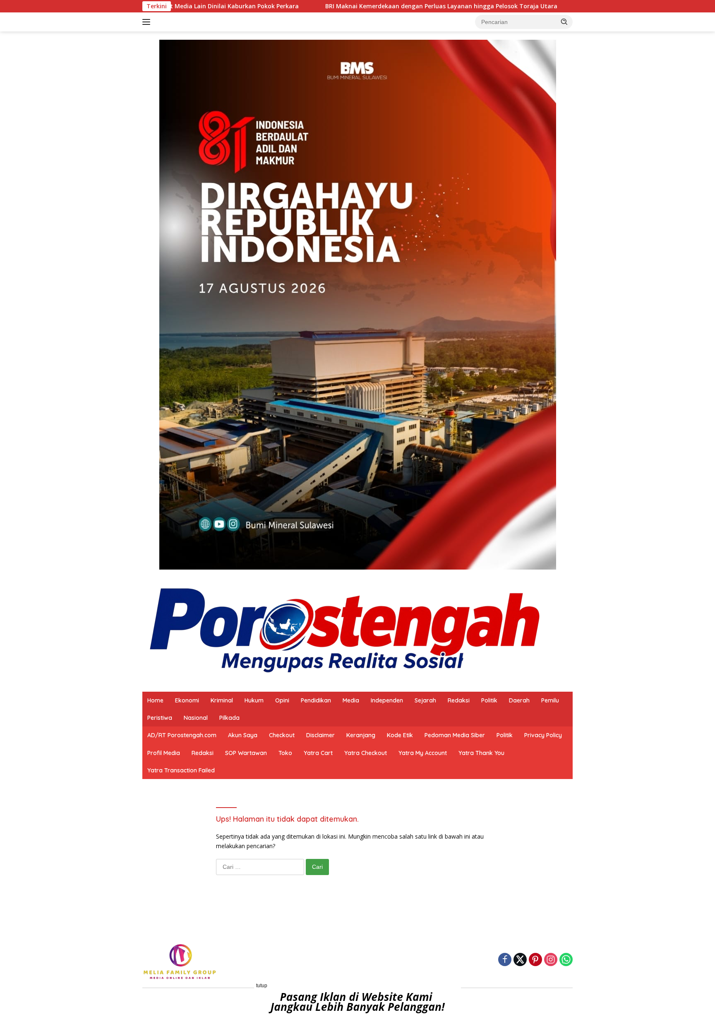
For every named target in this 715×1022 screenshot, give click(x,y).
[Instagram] (550, 960)
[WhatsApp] (566, 960)
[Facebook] (504, 960)
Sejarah (425, 700)
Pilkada (229, 717)
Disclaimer (320, 735)
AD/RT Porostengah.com (181, 735)
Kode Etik (400, 735)
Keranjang (360, 735)
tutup (261, 985)
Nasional (196, 717)
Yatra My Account (422, 753)
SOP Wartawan (246, 753)
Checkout (282, 735)
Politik (489, 700)
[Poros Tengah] (344, 630)
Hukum (254, 700)
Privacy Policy (543, 735)
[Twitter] (520, 960)
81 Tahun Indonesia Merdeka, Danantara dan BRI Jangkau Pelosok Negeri (567, 6)
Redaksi (459, 700)
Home (155, 700)
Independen (387, 700)
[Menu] (148, 22)
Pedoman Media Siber (455, 735)
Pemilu (550, 700)
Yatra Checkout (365, 753)
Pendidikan (316, 700)
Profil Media (163, 753)
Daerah (519, 700)
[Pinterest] (535, 960)
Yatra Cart (318, 753)
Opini (282, 700)
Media (351, 700)
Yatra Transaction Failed (181, 770)
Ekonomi (187, 700)
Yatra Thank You (481, 753)
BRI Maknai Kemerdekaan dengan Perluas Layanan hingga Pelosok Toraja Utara (319, 6)
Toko (285, 753)
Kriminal (222, 700)
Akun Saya (242, 735)
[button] (564, 21)
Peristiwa (159, 717)
